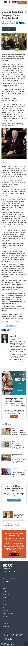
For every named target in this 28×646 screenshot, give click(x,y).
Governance (6, 620)
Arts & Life (14, 468)
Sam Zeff (9, 21)
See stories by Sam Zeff (16, 362)
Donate (23, 2)
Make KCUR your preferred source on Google (14, 488)
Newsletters (6, 594)
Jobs (4, 607)
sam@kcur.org (21, 356)
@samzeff (22, 358)
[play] (2, 644)
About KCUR (6, 581)
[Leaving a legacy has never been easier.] (14, 383)
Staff (4, 601)
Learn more (14, 417)
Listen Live (5, 585)
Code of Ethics (6, 616)
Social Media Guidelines (8, 613)
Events (4, 597)
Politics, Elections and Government (17, 455)
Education (9, 321)
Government (16, 511)
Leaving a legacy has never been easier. (14, 400)
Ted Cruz (18, 321)
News (4, 588)
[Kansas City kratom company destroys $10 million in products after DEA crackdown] (6, 444)
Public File (5, 623)
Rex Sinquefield (10, 325)
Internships (5, 610)
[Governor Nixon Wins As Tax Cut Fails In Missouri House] (8, 514)
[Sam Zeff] (4, 338)
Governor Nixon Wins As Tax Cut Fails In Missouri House (18, 515)
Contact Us (5, 604)
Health (13, 428)
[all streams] (26, 644)
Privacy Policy (6, 626)
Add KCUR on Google (14, 500)
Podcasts (5, 591)
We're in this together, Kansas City (14, 534)
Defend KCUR (14, 555)
